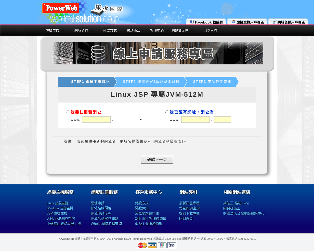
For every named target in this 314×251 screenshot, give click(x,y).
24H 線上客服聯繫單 (150, 218)
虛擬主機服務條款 (148, 224)
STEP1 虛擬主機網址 (90, 82)
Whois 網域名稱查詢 (106, 224)
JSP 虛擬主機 (57, 213)
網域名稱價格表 (168, 141)
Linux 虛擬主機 (57, 203)
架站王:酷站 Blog (236, 203)
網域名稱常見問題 (104, 218)
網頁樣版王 (231, 208)
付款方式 (110, 30)
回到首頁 (210, 30)
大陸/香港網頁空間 (61, 218)
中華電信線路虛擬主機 (64, 224)
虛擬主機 (52, 30)
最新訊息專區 (189, 203)
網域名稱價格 (101, 208)
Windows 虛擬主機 (60, 208)
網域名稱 (81, 30)
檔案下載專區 (189, 213)
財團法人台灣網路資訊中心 (243, 213)
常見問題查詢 (189, 208)
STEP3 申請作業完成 (212, 82)
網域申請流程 (101, 213)
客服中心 (157, 30)
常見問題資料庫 (147, 213)
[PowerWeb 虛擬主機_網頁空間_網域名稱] (61, 13)
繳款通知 (133, 30)
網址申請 (98, 203)
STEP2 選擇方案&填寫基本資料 (151, 82)
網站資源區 (180, 30)
